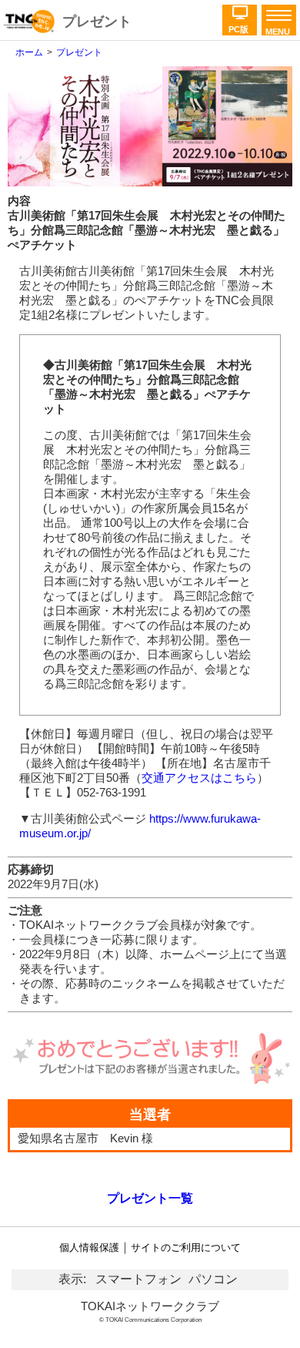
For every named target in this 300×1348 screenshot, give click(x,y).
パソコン (213, 1279)
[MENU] (276, 16)
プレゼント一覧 (150, 1198)
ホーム (29, 52)
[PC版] (239, 8)
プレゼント (97, 21)
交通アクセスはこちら (199, 777)
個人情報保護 (89, 1247)
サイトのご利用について (186, 1247)
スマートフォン (138, 1279)
